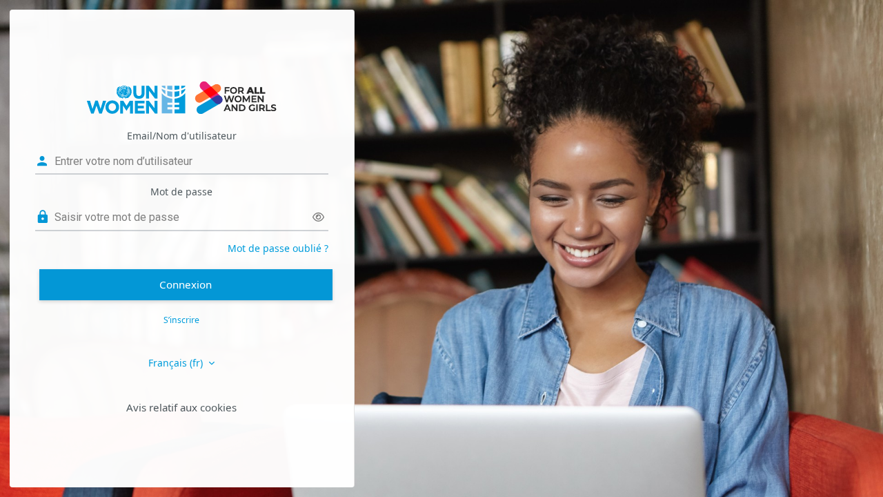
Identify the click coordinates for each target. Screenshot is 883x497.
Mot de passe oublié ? (278, 248)
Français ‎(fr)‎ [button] (177, 362)
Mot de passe (181, 191)
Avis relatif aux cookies (181, 407)
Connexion (185, 284)
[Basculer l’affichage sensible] (318, 217)
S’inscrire (181, 320)
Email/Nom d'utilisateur (182, 135)
